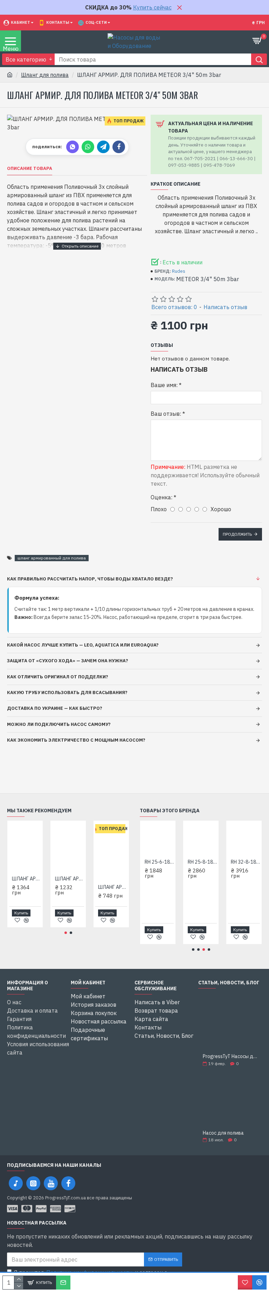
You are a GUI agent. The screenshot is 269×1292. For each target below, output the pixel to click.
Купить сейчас (152, 7)
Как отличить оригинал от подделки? (57, 677)
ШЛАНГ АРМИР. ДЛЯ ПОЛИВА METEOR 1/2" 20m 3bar (112, 887)
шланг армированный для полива (52, 558)
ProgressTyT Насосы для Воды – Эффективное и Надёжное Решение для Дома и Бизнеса (230, 1056)
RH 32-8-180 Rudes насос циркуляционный (245, 862)
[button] (65, 932)
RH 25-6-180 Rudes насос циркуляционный (159, 862)
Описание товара (29, 168)
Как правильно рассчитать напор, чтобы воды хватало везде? (90, 579)
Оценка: (161, 497)
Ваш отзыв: (166, 413)
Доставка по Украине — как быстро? (54, 708)
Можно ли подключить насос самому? (59, 724)
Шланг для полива (45, 74)
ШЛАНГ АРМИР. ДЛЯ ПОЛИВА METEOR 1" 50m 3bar (69, 879)
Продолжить (237, 534)
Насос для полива (223, 1133)
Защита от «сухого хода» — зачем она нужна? (67, 661)
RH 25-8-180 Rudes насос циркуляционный (202, 862)
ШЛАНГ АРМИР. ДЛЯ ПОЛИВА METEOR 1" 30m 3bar (26, 879)
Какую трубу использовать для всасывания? (67, 692)
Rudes (178, 271)
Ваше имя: (164, 384)
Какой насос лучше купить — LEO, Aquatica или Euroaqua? (83, 645)
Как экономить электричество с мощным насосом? (76, 740)
